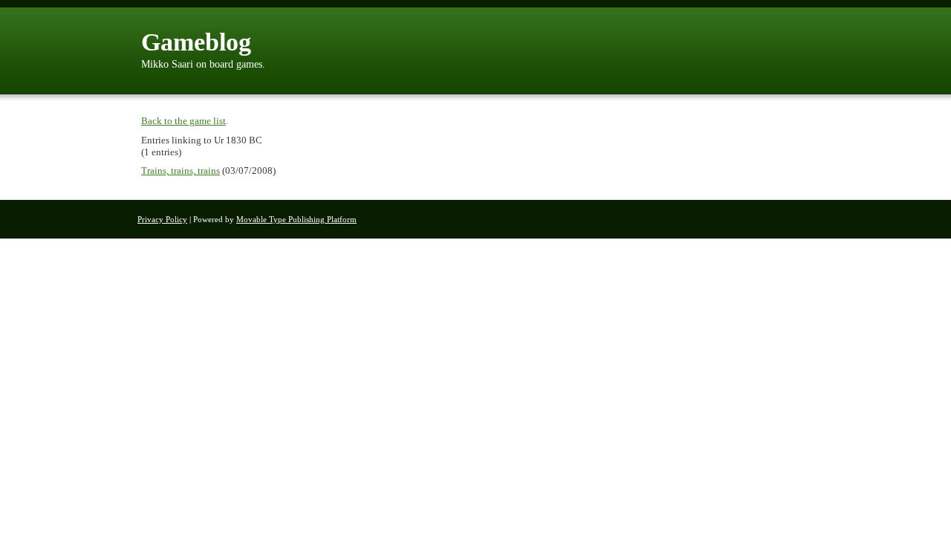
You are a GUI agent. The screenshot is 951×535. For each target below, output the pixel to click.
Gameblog (196, 42)
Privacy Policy (162, 219)
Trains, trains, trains (180, 170)
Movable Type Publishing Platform (296, 219)
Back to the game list (183, 120)
